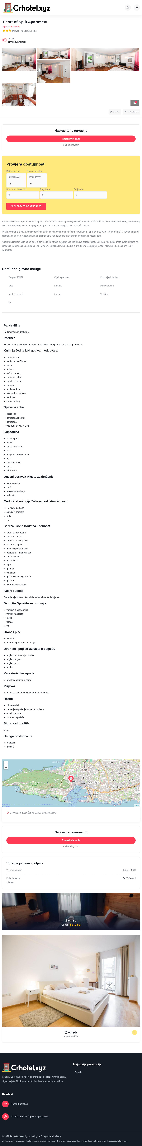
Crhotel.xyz (7, 1077)
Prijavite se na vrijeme (13, 880)
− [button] (6, 767)
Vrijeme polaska (14, 870)
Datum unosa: (13, 171)
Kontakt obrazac (19, 1104)
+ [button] (6, 763)
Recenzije (132, 112)
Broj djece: (45, 189)
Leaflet (137, 805)
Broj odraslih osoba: (16, 189)
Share (116, 112)
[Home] (27, 8)
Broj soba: (79, 189)
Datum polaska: (34, 171)
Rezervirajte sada (71, 139)
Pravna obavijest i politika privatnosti (30, 1116)
